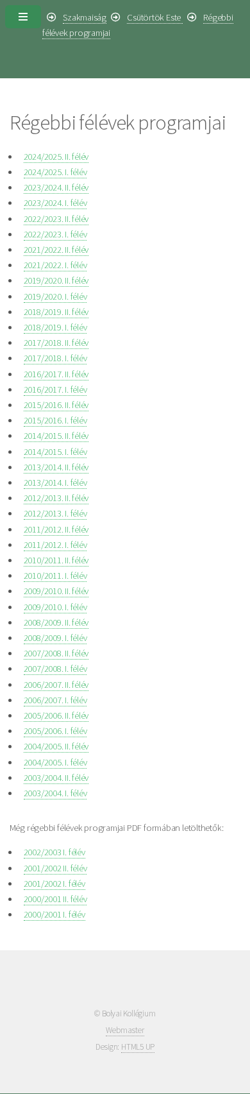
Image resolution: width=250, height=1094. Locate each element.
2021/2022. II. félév (56, 249)
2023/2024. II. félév (56, 187)
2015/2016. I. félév (55, 420)
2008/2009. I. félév (55, 638)
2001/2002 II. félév (55, 868)
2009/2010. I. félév (55, 607)
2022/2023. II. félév (56, 219)
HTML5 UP (137, 1046)
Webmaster (125, 1030)
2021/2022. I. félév (55, 265)
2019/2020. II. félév (56, 280)
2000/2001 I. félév (54, 914)
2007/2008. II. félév (56, 653)
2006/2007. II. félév (56, 684)
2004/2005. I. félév (55, 762)
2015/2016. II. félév (56, 405)
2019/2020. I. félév (55, 296)
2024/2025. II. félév (56, 156)
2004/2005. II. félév (56, 746)
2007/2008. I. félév (55, 668)
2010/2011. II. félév (56, 560)
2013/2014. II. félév (56, 467)
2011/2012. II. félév (56, 529)
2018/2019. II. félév (56, 312)
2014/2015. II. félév (56, 435)
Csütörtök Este (155, 17)
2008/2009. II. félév (56, 622)
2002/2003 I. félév (54, 852)
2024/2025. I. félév (55, 172)
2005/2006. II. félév (56, 715)
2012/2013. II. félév (56, 498)
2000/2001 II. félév (55, 899)
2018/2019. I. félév (55, 327)
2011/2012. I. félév (55, 545)
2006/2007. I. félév (55, 700)
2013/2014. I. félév (55, 482)
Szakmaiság (84, 17)
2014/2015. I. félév (55, 451)
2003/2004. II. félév (56, 777)
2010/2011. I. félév (55, 575)
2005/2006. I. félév (55, 731)
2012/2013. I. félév (55, 513)
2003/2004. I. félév (55, 793)
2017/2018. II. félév (56, 342)
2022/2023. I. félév (55, 234)
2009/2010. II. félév (56, 591)
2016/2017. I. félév (55, 389)
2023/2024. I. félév (55, 203)
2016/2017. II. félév (56, 374)
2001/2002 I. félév (54, 883)
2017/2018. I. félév (55, 358)
